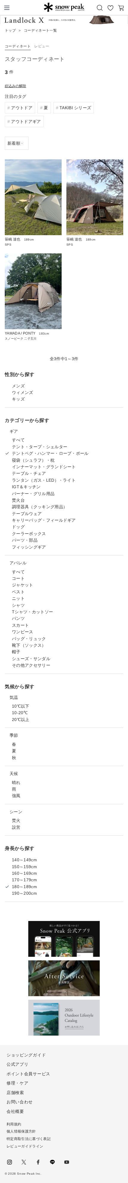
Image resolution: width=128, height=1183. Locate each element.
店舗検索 (15, 1092)
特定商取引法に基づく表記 (29, 1139)
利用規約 (14, 1124)
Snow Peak (64, 7)
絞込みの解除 (15, 86)
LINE (52, 1162)
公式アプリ (18, 1064)
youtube (66, 1162)
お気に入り (110, 7)
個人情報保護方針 (21, 1131)
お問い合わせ (20, 1101)
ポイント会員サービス (28, 1073)
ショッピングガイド (26, 1055)
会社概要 (15, 1111)
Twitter (24, 1162)
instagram (9, 1162)
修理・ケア (18, 1083)
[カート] (121, 7)
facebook (38, 1162)
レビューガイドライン (25, 1146)
